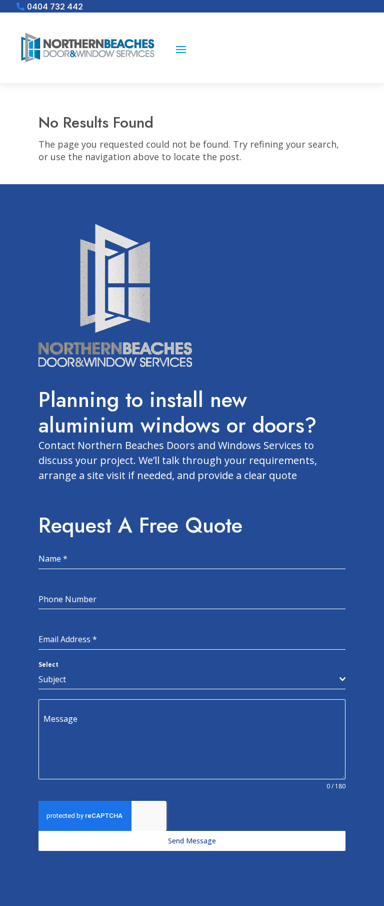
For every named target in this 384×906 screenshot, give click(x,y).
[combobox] (192, 679)
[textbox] (189, 679)
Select (48, 664)
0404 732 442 (55, 7)
